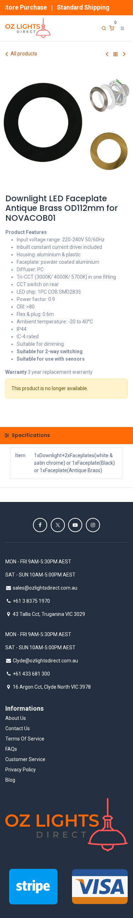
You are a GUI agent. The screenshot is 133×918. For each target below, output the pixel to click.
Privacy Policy (20, 769)
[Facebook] (40, 525)
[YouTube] (75, 525)
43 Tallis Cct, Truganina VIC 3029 (49, 614)
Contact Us (17, 728)
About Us (15, 718)
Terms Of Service (24, 739)
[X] (58, 525)
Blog (10, 780)
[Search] (103, 28)
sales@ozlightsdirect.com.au (45, 588)
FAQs (11, 749)
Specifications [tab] (30, 435)
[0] (111, 28)
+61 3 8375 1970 (31, 601)
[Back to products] (115, 54)
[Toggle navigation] (122, 28)
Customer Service (25, 759)
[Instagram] (93, 525)
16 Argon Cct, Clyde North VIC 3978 (52, 687)
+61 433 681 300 (31, 674)
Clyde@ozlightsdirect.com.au (45, 660)
